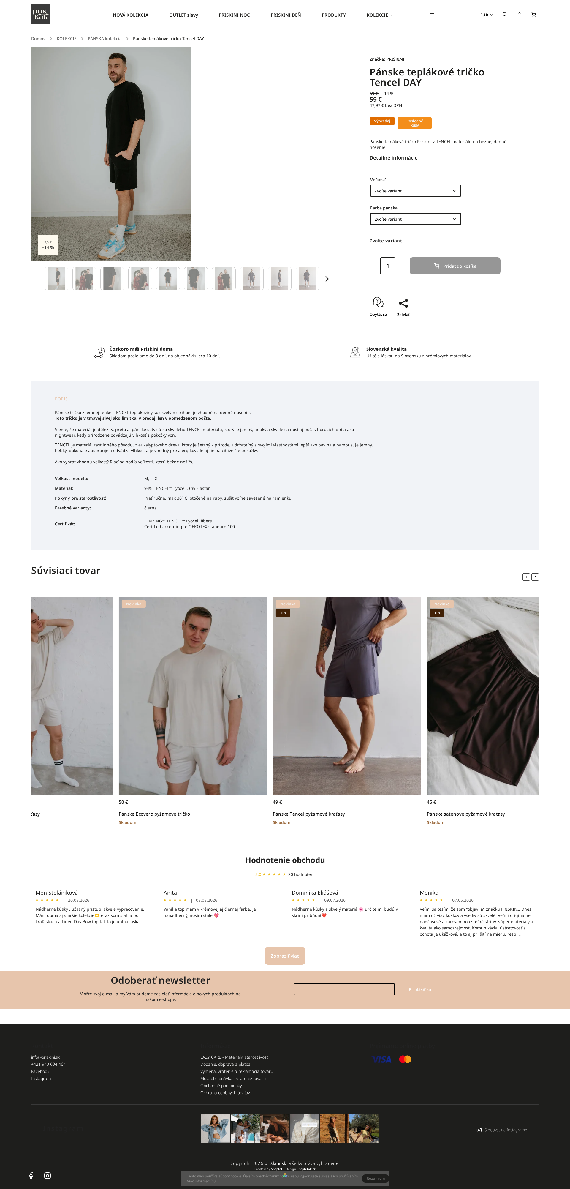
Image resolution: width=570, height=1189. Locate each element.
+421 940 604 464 (48, 1064)
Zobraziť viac (285, 956)
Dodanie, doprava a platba (225, 1064)
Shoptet (276, 1169)
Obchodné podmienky (221, 1085)
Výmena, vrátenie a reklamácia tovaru (236, 1071)
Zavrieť (488, 325)
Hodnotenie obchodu (285, 860)
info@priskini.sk (45, 1057)
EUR (484, 15)
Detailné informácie (394, 157)
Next (536, 577)
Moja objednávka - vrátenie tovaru (233, 1078)
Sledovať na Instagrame (505, 1130)
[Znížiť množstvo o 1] (373, 266)
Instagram (41, 1078)
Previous (527, 577)
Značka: (387, 59)
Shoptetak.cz (306, 1169)
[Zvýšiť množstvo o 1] (401, 266)
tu (214, 1181)
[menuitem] (136, 15)
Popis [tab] (61, 399)
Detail (121, 801)
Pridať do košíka (460, 266)
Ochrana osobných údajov (225, 1092)
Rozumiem (376, 1178)
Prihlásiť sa (420, 989)
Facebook (40, 1071)
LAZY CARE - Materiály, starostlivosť (234, 1057)
